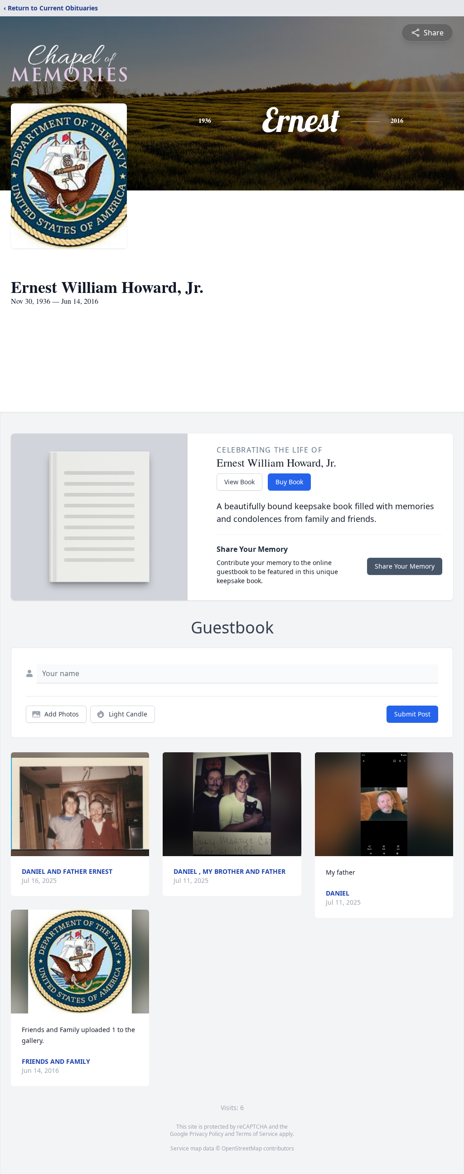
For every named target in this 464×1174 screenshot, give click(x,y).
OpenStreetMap (242, 1148)
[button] (80, 804)
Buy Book (289, 481)
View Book (239, 481)
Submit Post (412, 714)
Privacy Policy (206, 1134)
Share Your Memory (405, 566)
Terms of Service (257, 1134)
